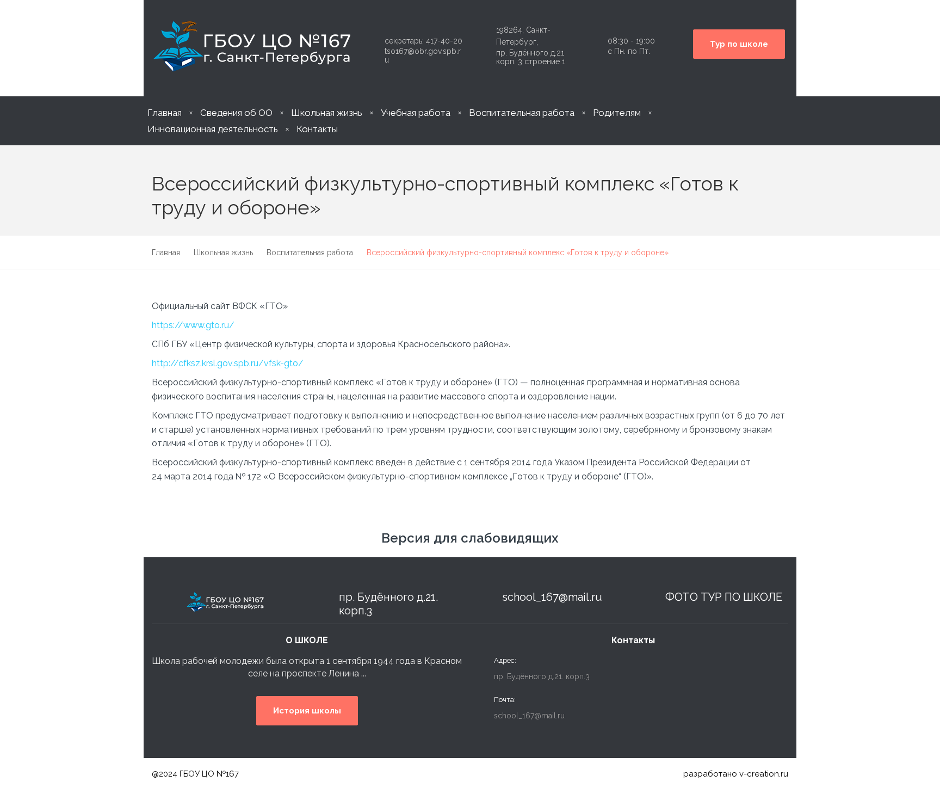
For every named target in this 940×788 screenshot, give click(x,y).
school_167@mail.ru (552, 597)
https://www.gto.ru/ (193, 325)
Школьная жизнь (326, 112)
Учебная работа (415, 112)
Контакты (317, 129)
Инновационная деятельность (212, 129)
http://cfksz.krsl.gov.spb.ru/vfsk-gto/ (228, 363)
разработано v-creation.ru (735, 774)
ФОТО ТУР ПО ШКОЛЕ (723, 597)
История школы (307, 711)
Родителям (617, 112)
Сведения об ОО (236, 112)
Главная (164, 112)
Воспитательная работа (521, 112)
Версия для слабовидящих (470, 538)
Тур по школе (739, 44)
